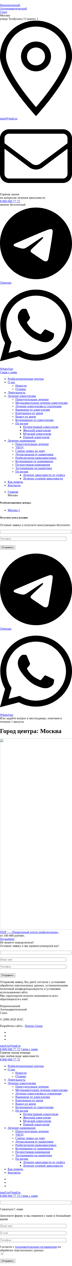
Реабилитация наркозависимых (35, 457)
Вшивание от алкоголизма (32, 409)
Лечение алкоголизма (22, 396)
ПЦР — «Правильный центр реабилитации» (29, 932)
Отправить (8, 1261)
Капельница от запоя (29, 413)
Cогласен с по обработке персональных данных (30, 1248)
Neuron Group (34, 1026)
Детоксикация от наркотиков (34, 454)
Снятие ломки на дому (30, 451)
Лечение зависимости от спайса (44, 475)
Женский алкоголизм (37, 430)
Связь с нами (8, 372)
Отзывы (20, 389)
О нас (11, 382)
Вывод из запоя (25, 416)
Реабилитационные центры (26, 378)
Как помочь (15, 481)
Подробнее (7, 939)
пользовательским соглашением (36, 1246)
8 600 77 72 (10, 1059)
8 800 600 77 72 (10, 201)
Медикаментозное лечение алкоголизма (41, 402)
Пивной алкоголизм (36, 437)
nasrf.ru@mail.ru (10, 1045)
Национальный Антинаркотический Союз (13, 8)
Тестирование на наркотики (33, 468)
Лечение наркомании (22, 440)
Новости (21, 385)
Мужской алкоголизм (37, 433)
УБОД (19, 447)
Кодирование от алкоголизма (34, 420)
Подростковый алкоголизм (40, 426)
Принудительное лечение (32, 399)
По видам (21, 423)
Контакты (14, 485)
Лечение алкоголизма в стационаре (38, 406)
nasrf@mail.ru (8, 118)
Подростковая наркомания (32, 464)
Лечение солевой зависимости (43, 478)
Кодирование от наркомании (34, 461)
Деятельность (16, 392)
